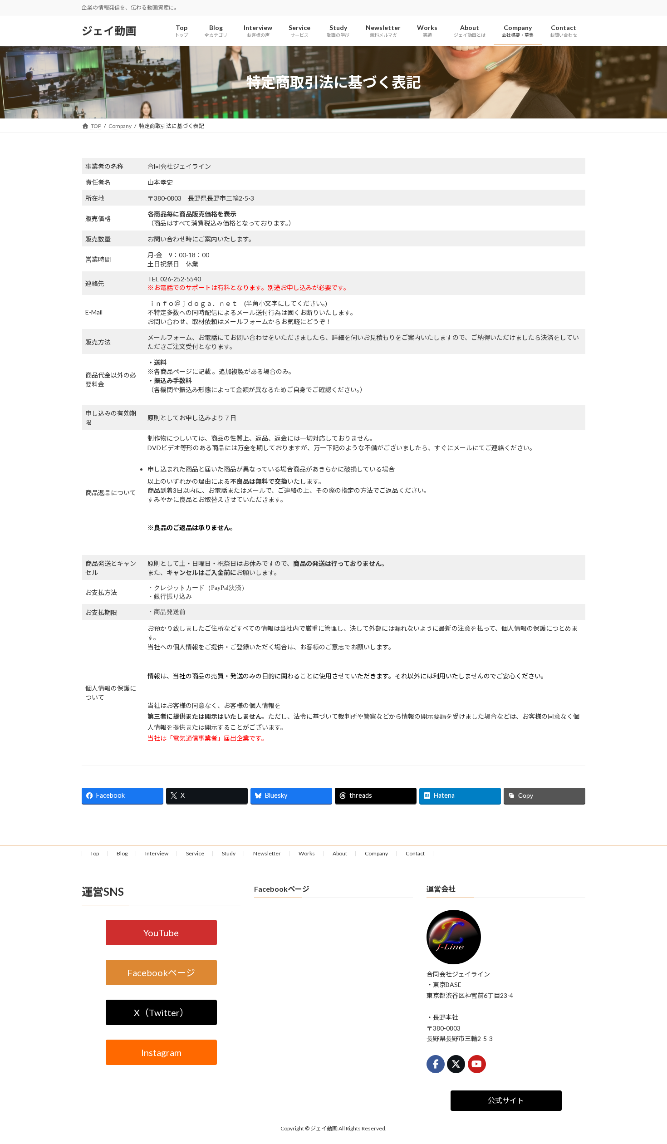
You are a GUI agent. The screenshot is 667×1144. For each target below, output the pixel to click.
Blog (122, 853)
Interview (156, 853)
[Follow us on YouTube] (477, 1064)
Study (228, 853)
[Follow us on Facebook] (436, 1064)
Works (307, 853)
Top (94, 853)
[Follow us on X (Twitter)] (456, 1064)
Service (195, 853)
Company (376, 853)
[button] (161, 932)
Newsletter (267, 853)
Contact (415, 853)
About (340, 853)
